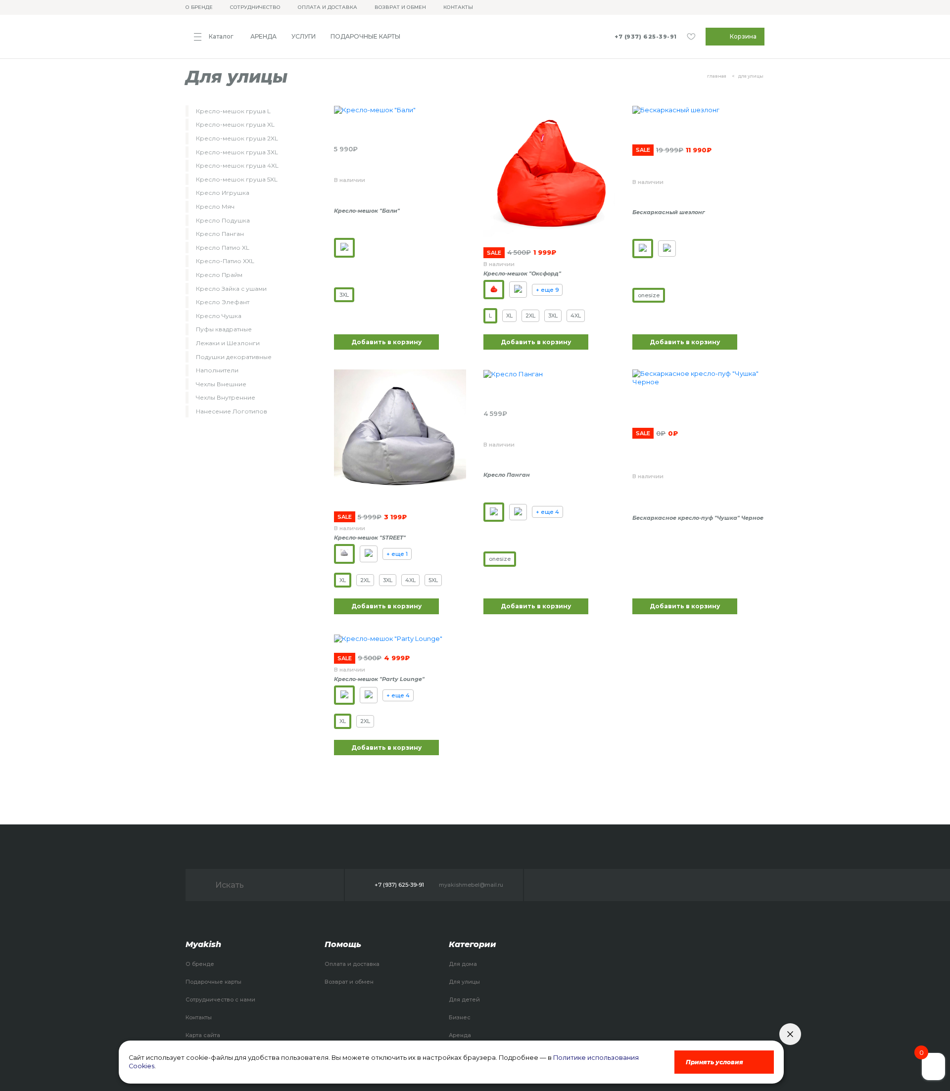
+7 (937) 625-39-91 (646, 37)
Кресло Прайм (219, 274)
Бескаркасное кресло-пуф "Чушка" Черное (697, 517)
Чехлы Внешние (221, 384)
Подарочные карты (213, 981)
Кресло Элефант (222, 302)
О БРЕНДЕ (199, 7)
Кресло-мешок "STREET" (370, 537)
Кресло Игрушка (222, 192)
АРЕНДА (263, 36)
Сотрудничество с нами (220, 999)
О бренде (200, 963)
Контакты (199, 1017)
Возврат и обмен (349, 981)
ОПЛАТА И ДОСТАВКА (327, 7)
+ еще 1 (397, 553)
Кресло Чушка (218, 315)
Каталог (221, 36)
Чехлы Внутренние (225, 397)
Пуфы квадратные (224, 329)
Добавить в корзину (386, 342)
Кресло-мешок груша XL (235, 124)
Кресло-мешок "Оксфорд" (522, 273)
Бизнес (460, 1017)
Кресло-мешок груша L (233, 111)
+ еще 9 (547, 289)
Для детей (464, 999)
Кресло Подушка (223, 220)
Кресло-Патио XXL (225, 261)
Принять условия (714, 1062)
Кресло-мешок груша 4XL (237, 165)
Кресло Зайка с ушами (231, 288)
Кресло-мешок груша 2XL (237, 138)
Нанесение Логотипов (231, 411)
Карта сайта (203, 1035)
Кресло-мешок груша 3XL (237, 152)
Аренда (460, 1035)
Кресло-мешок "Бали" (367, 210)
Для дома (463, 963)
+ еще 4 (547, 511)
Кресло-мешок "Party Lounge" (379, 679)
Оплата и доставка (352, 963)
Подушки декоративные (234, 357)
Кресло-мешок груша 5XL (237, 179)
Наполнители (217, 370)
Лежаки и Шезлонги (228, 343)
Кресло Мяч (215, 206)
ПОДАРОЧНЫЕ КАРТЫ (365, 36)
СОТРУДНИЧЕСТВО (255, 7)
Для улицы (464, 981)
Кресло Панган (220, 233)
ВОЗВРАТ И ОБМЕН (400, 7)
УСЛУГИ (303, 36)
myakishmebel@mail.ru (471, 885)
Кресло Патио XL (222, 247)
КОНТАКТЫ (458, 7)
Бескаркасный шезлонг (668, 212)
